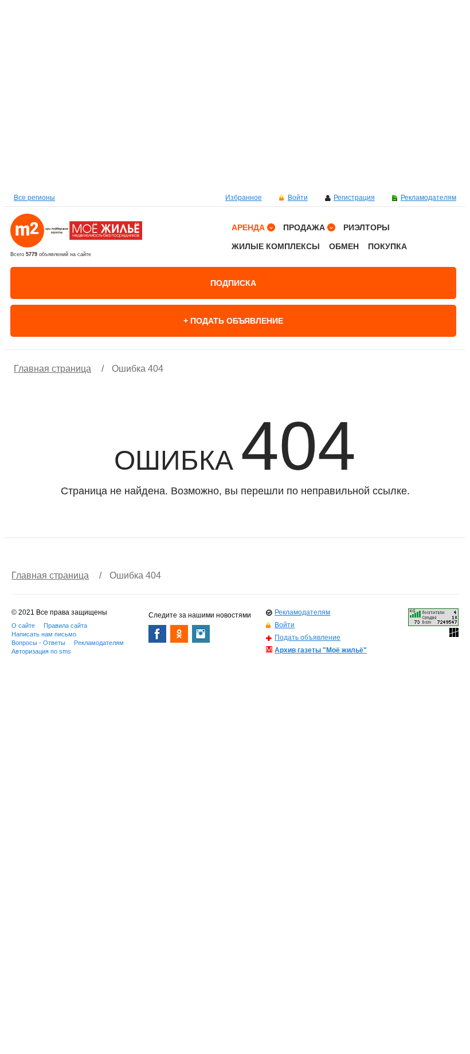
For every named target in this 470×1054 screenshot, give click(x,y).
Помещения (260, 344)
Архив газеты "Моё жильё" (321, 650)
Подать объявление (307, 638)
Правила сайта (65, 625)
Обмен (344, 246)
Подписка (233, 283)
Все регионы (34, 198)
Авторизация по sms (41, 651)
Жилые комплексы (276, 246)
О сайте (23, 625)
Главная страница (52, 368)
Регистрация (354, 198)
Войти (298, 198)
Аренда (248, 227)
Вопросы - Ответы (38, 642)
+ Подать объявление (233, 320)
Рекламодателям (428, 198)
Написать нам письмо (43, 634)
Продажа (304, 227)
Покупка (387, 246)
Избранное (243, 198)
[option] (235, 94)
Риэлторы (366, 227)
